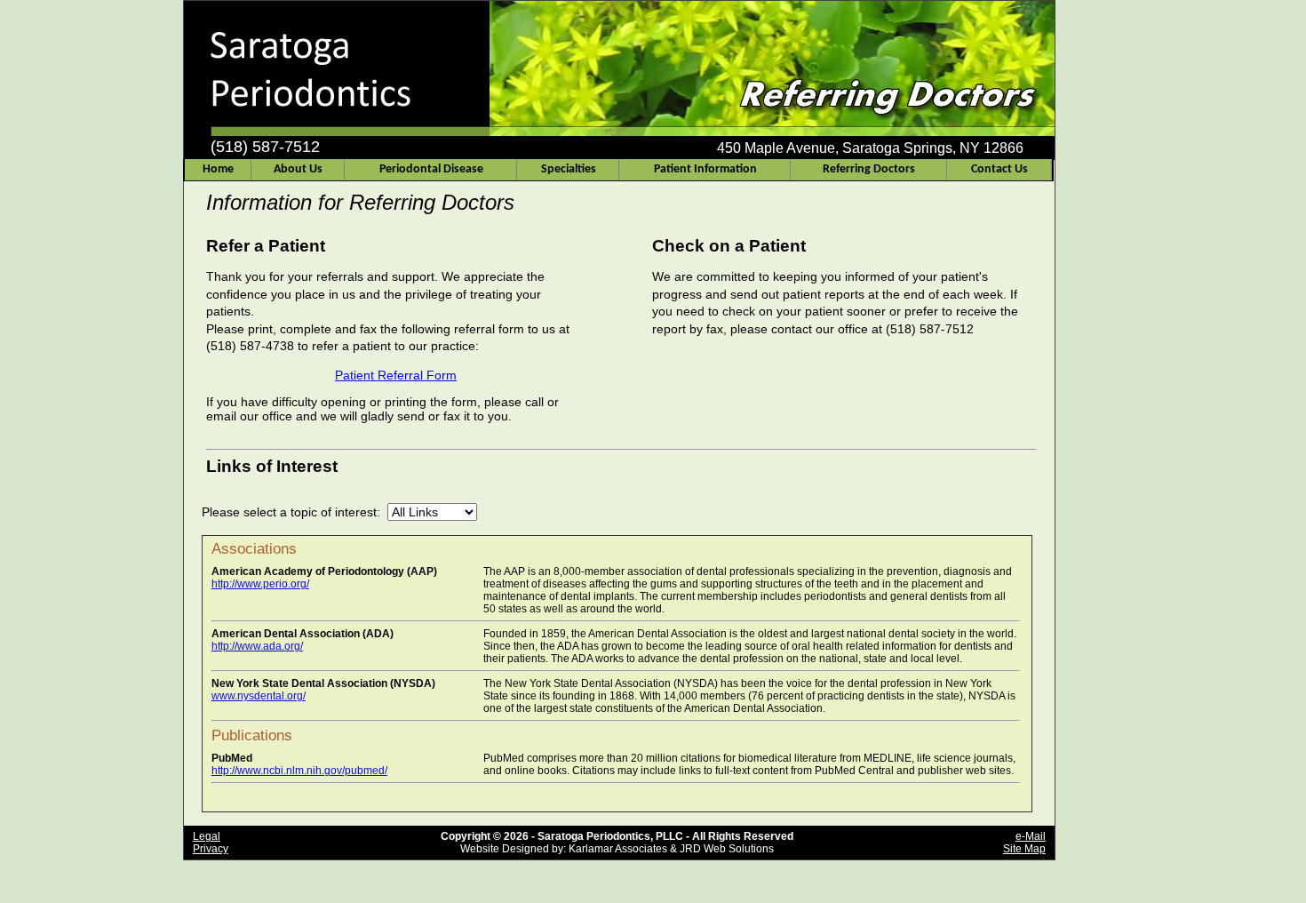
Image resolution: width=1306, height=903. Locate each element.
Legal (206, 836)
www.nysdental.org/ (258, 696)
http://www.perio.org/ (260, 584)
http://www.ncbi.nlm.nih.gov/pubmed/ (299, 770)
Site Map (1024, 849)
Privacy (210, 849)
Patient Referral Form (396, 375)
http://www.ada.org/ (257, 646)
